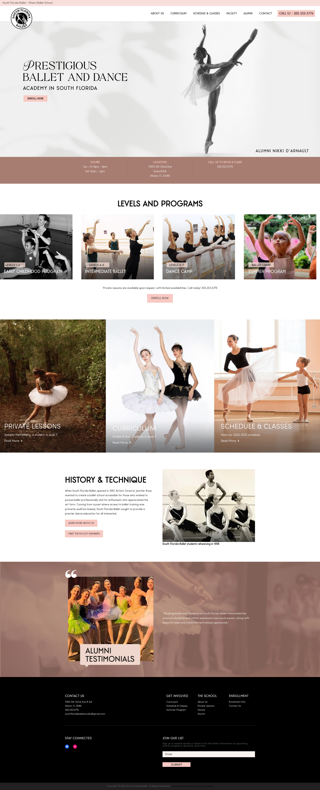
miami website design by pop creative (192, 786)
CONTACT (265, 13)
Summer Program (176, 710)
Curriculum (172, 702)
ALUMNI (248, 13)
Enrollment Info (237, 702)
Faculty (201, 710)
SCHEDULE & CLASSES (206, 13)
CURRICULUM (178, 13)
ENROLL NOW (35, 98)
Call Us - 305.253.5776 (296, 13)
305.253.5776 (225, 167)
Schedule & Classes (177, 706)
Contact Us (235, 706)
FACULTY (231, 13)
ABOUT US (157, 13)
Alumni (201, 714)
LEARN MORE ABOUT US (81, 523)
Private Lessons (206, 706)
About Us (203, 702)
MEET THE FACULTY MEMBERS (84, 534)
